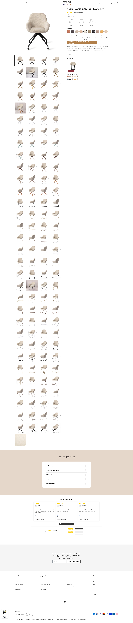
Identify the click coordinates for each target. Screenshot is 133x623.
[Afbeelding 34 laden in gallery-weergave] (32, 155)
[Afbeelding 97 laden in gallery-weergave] (20, 345)
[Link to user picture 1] (36, 516)
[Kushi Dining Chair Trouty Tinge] (106, 31)
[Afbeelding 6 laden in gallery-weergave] (32, 72)
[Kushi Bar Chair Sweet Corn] (75, 79)
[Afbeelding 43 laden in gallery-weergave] (43, 179)
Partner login (70, 584)
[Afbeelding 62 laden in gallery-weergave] (32, 238)
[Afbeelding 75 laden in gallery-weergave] (43, 274)
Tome (94, 597)
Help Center (43, 589)
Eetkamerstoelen (18, 579)
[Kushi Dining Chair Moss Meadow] (89, 31)
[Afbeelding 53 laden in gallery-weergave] (20, 214)
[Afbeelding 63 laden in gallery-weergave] (43, 238)
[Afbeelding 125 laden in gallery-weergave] (20, 428)
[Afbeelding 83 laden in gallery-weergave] (43, 297)
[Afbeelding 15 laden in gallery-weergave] (43, 96)
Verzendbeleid (72, 619)
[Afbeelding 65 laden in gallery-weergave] (20, 250)
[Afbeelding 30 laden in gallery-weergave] (32, 143)
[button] (18, 3)
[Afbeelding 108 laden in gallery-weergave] (55, 368)
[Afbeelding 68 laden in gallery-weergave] (55, 250)
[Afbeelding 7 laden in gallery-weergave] (43, 72)
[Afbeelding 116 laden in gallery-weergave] (55, 392)
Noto (94, 592)
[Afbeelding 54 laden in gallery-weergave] (32, 214)
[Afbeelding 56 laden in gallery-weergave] (55, 214)
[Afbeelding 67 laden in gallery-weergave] (43, 250)
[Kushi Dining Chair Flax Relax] (81, 31)
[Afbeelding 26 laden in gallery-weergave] (32, 131)
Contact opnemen (45, 579)
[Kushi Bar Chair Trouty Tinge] (77, 79)
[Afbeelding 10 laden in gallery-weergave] (32, 84)
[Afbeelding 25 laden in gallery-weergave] (20, 131)
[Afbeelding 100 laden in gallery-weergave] (55, 345)
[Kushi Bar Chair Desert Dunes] (70, 76)
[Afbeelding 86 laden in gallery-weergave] (32, 309)
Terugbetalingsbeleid (41, 619)
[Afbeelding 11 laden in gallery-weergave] (43, 84)
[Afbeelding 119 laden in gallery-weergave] (43, 404)
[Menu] (7, 610)
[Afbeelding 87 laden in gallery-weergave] (43, 309)
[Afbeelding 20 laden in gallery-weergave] (55, 108)
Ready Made (18, 587)
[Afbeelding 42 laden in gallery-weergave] (32, 179)
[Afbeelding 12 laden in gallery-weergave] (55, 84)
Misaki (94, 589)
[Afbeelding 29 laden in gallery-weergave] (20, 143)
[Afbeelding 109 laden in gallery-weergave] (20, 380)
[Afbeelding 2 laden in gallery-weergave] (32, 60)
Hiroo (94, 584)
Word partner (70, 581)
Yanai (94, 579)
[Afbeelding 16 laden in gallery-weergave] (55, 96)
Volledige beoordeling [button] (39, 519)
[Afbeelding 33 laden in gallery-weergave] (20, 155)
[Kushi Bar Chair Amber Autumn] (68, 76)
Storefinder (43, 587)
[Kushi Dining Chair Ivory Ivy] (85, 31)
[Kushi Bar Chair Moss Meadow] (77, 76)
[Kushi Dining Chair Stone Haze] (97, 31)
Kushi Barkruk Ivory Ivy (72, 74)
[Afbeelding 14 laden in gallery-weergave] (32, 96)
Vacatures (69, 579)
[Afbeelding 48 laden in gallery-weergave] (55, 191)
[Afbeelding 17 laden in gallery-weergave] (20, 108)
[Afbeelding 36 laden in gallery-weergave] (55, 155)
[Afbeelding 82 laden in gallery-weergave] (32, 297)
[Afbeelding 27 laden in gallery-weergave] (43, 131)
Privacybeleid (51, 619)
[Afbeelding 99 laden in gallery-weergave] (43, 345)
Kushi (94, 587)
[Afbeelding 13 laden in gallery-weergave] (20, 96)
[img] (37, 503)
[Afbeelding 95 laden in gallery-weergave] (43, 333)
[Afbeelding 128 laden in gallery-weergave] (55, 428)
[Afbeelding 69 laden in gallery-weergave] (20, 262)
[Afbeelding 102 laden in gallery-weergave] (32, 357)
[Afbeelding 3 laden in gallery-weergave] (43, 60)
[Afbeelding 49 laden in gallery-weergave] (20, 202)
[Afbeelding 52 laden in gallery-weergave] (55, 202)
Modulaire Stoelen (19, 584)
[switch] (4, 617)
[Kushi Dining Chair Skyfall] (93, 31)
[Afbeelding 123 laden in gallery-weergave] (43, 416)
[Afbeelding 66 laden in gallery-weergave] (32, 250)
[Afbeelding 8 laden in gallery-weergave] (55, 72)
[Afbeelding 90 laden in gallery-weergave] (32, 321)
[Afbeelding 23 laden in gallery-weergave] (43, 119)
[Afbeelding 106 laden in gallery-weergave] (32, 368)
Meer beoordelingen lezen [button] (66, 523)
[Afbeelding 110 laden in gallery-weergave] (32, 380)
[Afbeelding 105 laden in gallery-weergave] (20, 368)
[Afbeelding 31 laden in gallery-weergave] (43, 143)
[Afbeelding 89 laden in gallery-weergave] (20, 321)
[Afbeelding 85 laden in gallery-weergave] (20, 309)
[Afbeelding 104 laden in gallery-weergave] (55, 357)
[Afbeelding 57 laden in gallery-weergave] (20, 226)
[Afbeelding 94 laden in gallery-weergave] (32, 333)
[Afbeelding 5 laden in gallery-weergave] (20, 72)
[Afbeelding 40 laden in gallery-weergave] (55, 167)
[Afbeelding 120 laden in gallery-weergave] (55, 404)
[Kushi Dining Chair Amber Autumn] (68, 31)
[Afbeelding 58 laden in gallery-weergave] (32, 226)
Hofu (94, 581)
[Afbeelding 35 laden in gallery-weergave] (43, 155)
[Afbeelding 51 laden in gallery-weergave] (43, 202)
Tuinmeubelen (18, 589)
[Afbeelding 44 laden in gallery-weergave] (55, 179)
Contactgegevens (81, 619)
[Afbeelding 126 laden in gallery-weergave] (32, 428)
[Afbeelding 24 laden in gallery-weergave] (55, 119)
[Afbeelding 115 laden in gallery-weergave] (43, 392)
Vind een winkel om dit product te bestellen (79, 42)
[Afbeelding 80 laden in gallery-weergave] (55, 285)
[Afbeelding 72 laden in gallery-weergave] (55, 262)
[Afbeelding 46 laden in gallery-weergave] (32, 191)
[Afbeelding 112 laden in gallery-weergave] (55, 380)
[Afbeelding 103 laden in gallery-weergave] (43, 357)
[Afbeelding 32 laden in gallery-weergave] (55, 143)
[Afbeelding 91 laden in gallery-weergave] (43, 321)
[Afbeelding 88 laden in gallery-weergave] (55, 309)
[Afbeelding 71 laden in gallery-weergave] (43, 262)
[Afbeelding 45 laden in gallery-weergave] (20, 191)
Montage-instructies (45, 584)
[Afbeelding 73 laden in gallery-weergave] (20, 274)
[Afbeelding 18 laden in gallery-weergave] (32, 108)
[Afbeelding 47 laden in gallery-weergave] (43, 191)
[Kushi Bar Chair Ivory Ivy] (75, 76)
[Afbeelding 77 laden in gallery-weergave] (20, 285)
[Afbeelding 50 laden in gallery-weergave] (32, 202)
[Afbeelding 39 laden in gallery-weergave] (43, 167)
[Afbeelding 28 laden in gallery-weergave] (55, 131)
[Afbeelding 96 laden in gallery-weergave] (55, 333)
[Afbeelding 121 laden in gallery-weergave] (20, 416)
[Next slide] (95, 22)
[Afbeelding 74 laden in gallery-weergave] (32, 274)
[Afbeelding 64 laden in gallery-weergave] (55, 238)
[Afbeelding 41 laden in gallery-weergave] (20, 179)
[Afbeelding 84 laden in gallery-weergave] (55, 297)
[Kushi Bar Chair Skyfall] (70, 79)
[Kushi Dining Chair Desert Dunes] (77, 31)
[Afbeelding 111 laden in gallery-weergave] (43, 380)
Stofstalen (17, 592)
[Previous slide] (68, 22)
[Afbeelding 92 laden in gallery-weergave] (55, 321)
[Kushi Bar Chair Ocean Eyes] (68, 79)
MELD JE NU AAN (74, 561)
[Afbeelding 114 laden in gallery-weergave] (32, 392)
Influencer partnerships (72, 587)
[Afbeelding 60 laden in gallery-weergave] (55, 226)
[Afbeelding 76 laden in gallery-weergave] (55, 274)
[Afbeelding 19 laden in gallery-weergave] (43, 108)
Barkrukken (17, 581)
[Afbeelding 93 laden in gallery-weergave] (20, 333)
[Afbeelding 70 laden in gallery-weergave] (32, 262)
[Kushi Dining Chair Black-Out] (72, 31)
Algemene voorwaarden (61, 619)
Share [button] (69, 54)
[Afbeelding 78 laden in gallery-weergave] (32, 285)
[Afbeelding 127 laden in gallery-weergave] (43, 428)
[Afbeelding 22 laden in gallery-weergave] (32, 119)
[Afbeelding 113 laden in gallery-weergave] (20, 392)
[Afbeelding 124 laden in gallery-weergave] (55, 416)
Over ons (43, 581)
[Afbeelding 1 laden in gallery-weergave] (20, 60)
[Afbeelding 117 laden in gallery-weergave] (20, 404)
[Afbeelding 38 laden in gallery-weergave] (32, 167)
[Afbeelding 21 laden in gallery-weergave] (20, 119)
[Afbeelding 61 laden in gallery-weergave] (20, 238)
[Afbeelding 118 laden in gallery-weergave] (32, 404)
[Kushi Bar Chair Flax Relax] (72, 76)
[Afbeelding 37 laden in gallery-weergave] (20, 167)
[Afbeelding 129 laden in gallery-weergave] (20, 440)
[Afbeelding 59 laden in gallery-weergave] (43, 226)
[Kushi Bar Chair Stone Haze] (72, 79)
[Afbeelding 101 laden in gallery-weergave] (20, 357)
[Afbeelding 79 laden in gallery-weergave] (43, 285)
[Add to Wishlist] (106, 8)
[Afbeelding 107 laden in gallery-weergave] (43, 368)
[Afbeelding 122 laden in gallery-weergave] (32, 416)
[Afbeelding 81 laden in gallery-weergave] (20, 297)
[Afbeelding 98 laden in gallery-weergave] (32, 345)
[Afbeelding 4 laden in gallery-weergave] (55, 60)
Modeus (29, 619)
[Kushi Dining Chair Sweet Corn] (102, 31)
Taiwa (94, 594)
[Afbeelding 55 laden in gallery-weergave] (43, 214)
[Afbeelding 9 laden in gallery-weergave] (20, 84)
